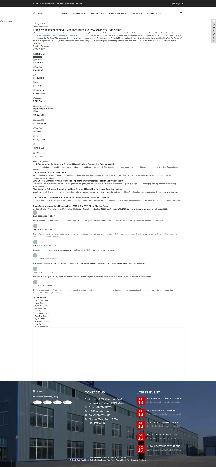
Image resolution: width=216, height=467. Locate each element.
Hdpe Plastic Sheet (76, 35)
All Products (141, 460)
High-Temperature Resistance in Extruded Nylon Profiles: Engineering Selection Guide (74, 164)
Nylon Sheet (39, 319)
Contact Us (154, 13)
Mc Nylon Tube (41, 308)
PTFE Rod (38, 78)
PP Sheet (38, 62)
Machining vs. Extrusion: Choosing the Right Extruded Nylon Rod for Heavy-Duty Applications (77, 189)
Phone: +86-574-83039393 (100, 407)
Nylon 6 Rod (75, 460)
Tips (91, 457)
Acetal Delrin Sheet (42, 321)
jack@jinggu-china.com (98, 411)
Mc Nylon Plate (45, 35)
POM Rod (38, 101)
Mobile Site (121, 457)
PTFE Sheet (38, 156)
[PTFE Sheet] (39, 153)
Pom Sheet (131, 460)
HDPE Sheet (38, 148)
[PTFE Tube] (38, 90)
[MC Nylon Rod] (38, 120)
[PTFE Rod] (34, 75)
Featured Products (101, 457)
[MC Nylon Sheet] (35, 111)
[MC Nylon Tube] (35, 136)
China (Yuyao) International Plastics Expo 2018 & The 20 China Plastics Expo (70, 206)
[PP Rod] (35, 82)
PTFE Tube (39, 93)
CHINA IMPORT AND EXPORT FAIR (49, 172)
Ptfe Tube (111, 460)
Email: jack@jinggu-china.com (71, 4)
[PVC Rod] (37, 67)
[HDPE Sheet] (34, 144)
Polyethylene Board (60, 35)
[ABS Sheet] (39, 49)
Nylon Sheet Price (42, 306)
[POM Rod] (37, 98)
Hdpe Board (39, 303)
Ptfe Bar (38, 324)
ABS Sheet (38, 54)
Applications (116, 13)
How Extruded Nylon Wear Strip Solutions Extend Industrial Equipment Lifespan (71, 197)
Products (96, 13)
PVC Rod (38, 70)
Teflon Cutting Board (98, 460)
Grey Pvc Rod (40, 316)
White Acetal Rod (41, 327)
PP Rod (37, 86)
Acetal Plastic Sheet (42, 313)
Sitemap (113, 457)
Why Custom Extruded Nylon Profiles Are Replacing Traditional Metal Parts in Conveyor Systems (79, 181)
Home (65, 13)
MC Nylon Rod (39, 123)
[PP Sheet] (37, 59)
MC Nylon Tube (39, 140)
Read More (37, 57)
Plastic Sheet (121, 460)
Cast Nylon (39, 311)
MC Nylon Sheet (40, 115)
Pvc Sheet (85, 460)
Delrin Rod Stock (41, 300)
